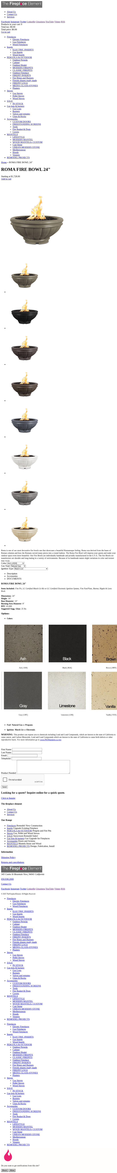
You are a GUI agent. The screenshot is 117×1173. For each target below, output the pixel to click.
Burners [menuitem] (16, 111)
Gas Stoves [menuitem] (18, 93)
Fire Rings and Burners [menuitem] (23, 78)
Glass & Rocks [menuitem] (19, 116)
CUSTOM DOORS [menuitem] (22, 121)
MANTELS (12, 843)
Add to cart (6, 179)
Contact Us (6, 884)
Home (4, 162)
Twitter (23, 22)
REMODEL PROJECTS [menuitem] (18, 157)
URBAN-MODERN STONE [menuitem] (26, 147)
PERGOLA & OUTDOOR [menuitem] (19, 57)
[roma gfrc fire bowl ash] (25, 292)
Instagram (15, 22)
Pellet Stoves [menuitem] (18, 96)
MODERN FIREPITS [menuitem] (23, 67)
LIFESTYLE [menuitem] (19, 137)
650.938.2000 (7, 879)
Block (4, 1170)
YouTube (50, 22)
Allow (12, 1170)
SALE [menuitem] (10, 101)
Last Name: (6, 752)
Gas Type (5, 566)
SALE (10, 836)
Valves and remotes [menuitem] (21, 114)
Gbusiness (40, 22)
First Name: (6, 749)
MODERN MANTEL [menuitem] (23, 139)
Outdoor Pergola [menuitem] (20, 60)
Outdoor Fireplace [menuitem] (21, 73)
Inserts (10, 828)
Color (3, 563)
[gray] (23, 711)
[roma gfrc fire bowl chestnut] (25, 364)
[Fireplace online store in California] (21, 7)
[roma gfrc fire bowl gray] (25, 437)
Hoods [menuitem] (16, 152)
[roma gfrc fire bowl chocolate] (25, 400)
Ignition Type (7, 568)
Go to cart (5, 32)
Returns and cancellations (12, 862)
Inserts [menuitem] (10, 47)
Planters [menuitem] (16, 88)
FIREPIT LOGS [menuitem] (20, 83)
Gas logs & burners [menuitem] (15, 106)
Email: (4, 755)
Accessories (12, 841)
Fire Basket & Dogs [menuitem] (22, 129)
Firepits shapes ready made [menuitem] (25, 80)
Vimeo (57, 22)
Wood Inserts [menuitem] (18, 55)
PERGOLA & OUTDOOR (19, 831)
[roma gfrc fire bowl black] (25, 328)
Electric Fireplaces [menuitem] (21, 39)
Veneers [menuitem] (16, 155)
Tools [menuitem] (15, 127)
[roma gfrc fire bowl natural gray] (25, 509)
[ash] (23, 664)
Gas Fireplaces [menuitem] (19, 42)
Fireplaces (11, 825)
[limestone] (67, 711)
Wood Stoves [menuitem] (19, 98)
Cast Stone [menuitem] (17, 144)
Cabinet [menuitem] (16, 62)
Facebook (5, 22)
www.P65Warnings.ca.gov (50, 740)
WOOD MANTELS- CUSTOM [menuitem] (27, 142)
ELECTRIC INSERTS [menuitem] (23, 49)
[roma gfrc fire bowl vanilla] (25, 545)
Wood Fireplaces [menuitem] (20, 44)
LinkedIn (31, 22)
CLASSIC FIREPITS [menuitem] (22, 70)
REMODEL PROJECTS (18, 846)
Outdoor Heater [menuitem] (20, 65)
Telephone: (6, 758)
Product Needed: (8, 773)
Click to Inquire (8, 798)
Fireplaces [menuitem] (11, 37)
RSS (63, 22)
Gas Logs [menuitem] (17, 109)
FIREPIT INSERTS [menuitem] (22, 75)
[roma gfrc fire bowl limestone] (25, 473)
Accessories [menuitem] (12, 119)
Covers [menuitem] (16, 132)
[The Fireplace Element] (21, 871)
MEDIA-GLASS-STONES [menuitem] (25, 85)
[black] (67, 664)
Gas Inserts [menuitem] (18, 52)
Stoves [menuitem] (10, 91)
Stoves (10, 833)
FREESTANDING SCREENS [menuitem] (27, 124)
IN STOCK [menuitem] (18, 103)
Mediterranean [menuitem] (19, 150)
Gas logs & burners (15, 838)
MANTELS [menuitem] (12, 134)
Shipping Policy (8, 857)
